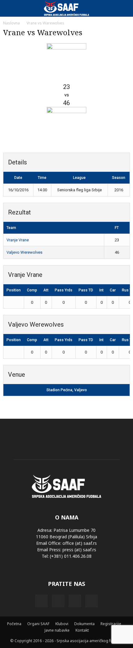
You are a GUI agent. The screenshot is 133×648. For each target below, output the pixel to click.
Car (113, 290)
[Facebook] (41, 601)
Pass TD (86, 290)
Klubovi (61, 623)
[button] (124, 8)
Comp (32, 290)
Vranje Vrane (17, 240)
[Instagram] (58, 601)
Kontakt (82, 630)
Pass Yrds (63, 290)
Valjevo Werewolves (24, 252)
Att (46, 290)
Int (101, 290)
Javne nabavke (57, 630)
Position (13, 290)
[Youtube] (91, 601)
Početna (14, 623)
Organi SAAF (38, 623)
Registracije (111, 623)
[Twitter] (75, 601)
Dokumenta (84, 623)
